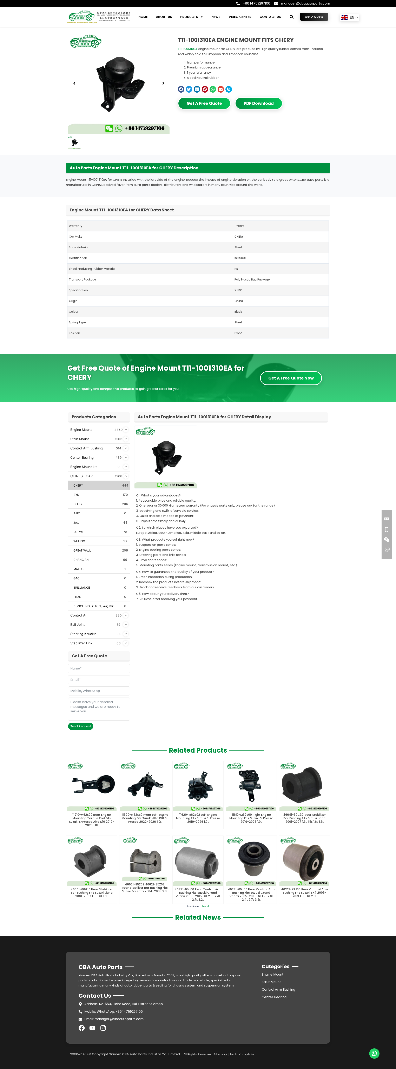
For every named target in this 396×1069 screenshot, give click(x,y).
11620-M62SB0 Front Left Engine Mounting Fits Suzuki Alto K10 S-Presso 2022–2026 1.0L (145, 818)
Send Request (80, 726)
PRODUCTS (189, 17)
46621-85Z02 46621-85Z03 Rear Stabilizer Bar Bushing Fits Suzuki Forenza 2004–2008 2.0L (145, 887)
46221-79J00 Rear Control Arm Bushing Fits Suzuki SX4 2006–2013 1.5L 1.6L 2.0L (304, 892)
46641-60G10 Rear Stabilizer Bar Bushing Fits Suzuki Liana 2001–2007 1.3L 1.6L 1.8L (92, 892)
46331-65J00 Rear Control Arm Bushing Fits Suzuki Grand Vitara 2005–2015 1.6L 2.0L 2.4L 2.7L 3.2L (198, 894)
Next (205, 906)
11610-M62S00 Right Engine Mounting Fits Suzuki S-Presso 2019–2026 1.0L (251, 818)
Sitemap (220, 1054)
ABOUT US (164, 17)
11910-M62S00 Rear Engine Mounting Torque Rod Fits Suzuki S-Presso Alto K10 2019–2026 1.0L (91, 820)
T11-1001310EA (187, 49)
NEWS (215, 17)
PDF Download (259, 103)
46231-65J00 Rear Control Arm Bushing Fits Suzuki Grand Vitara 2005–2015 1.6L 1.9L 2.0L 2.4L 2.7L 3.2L (251, 894)
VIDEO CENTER (240, 17)
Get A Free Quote (204, 103)
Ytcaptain (246, 1054)
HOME (143, 17)
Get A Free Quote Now (291, 378)
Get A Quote (314, 17)
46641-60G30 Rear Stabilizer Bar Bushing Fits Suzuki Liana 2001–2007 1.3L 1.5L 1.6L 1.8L (304, 818)
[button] (291, 16)
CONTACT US (270, 17)
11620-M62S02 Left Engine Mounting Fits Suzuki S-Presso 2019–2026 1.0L (198, 818)
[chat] (374, 1053)
